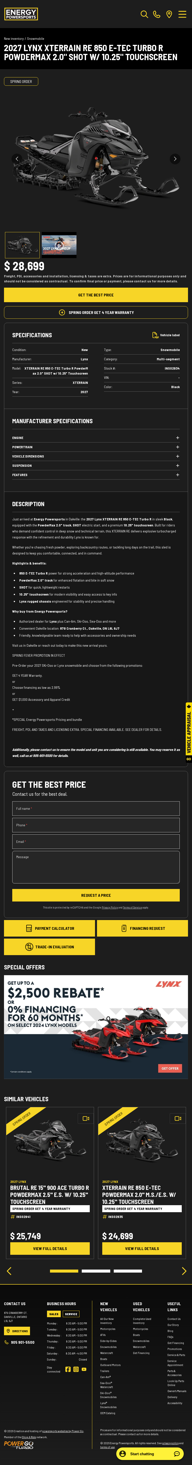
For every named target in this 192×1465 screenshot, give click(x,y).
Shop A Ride (29, 1437)
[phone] (157, 14)
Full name (24, 808)
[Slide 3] (128, 1271)
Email (21, 841)
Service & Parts (176, 1355)
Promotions (175, 1348)
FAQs (170, 1336)
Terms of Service (132, 907)
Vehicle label (170, 335)
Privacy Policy (110, 907)
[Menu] (182, 14)
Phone (21, 825)
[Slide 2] (96, 1271)
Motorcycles (107, 1328)
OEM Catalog (107, 1413)
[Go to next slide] (175, 159)
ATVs (103, 1334)
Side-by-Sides (108, 1340)
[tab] (54, 1314)
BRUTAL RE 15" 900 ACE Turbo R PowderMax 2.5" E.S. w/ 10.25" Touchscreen (49, 1194)
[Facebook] (68, 1369)
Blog (170, 1330)
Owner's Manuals (177, 1391)
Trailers (104, 1371)
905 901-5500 (22, 1342)
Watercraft (106, 1353)
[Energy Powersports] (21, 14)
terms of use (107, 1447)
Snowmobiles (108, 1346)
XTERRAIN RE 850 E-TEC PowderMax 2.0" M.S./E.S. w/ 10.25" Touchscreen (139, 1194)
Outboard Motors (110, 1365)
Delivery (172, 1397)
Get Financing (141, 1353)
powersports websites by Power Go (63, 1431)
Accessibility (175, 1403)
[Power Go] (44, 1445)
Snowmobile (35, 38)
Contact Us (174, 1318)
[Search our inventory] (144, 14)
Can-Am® (105, 1377)
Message (22, 857)
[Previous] (9, 1271)
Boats (103, 1359)
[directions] (169, 14)
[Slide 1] (64, 1271)
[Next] (183, 1271)
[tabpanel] (67, 1341)
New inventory (14, 38)
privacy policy (170, 1443)
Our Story (173, 1324)
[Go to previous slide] (17, 159)
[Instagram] (76, 1369)
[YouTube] (84, 1369)
